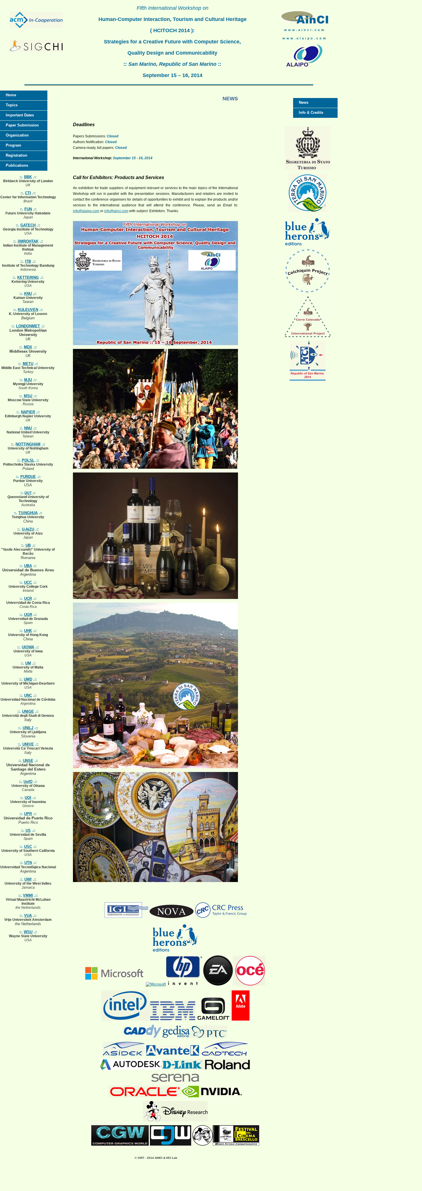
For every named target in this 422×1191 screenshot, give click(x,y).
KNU (28, 293)
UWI (28, 879)
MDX (28, 347)
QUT (28, 493)
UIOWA (28, 647)
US (28, 830)
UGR (28, 614)
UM (28, 663)
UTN (28, 862)
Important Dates (20, 115)
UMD (28, 679)
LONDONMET (28, 326)
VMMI (28, 895)
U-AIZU (28, 529)
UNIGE (28, 711)
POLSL (28, 460)
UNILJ (28, 728)
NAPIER (28, 412)
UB (28, 545)
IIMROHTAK (28, 241)
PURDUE (28, 477)
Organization (17, 135)
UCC (28, 582)
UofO (28, 781)
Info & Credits (311, 112)
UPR (28, 814)
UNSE (28, 760)
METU (28, 364)
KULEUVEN (28, 310)
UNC (28, 695)
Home (11, 95)
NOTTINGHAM (28, 444)
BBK (28, 177)
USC (28, 846)
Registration (16, 155)
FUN (28, 209)
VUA (28, 915)
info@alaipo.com (86, 211)
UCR (28, 598)
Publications (17, 165)
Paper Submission (22, 125)
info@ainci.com (116, 211)
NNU (28, 428)
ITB (28, 261)
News (303, 102)
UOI (28, 798)
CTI (28, 193)
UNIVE (28, 744)
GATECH (28, 225)
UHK (28, 631)
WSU (28, 932)
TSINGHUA (28, 513)
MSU (28, 396)
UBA (28, 566)
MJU (28, 380)
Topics (12, 105)
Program (13, 145)
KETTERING (28, 277)
